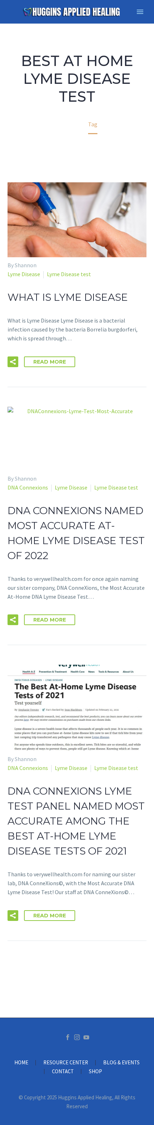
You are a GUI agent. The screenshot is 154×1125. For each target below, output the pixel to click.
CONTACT (63, 1071)
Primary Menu (140, 11)
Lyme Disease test (69, 274)
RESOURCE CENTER (65, 1062)
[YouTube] (86, 1037)
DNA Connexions (28, 487)
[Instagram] (77, 1037)
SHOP (95, 1071)
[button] (13, 361)
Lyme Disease (24, 274)
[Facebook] (68, 1037)
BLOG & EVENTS (121, 1062)
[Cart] (14, 11)
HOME (21, 1062)
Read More (49, 362)
